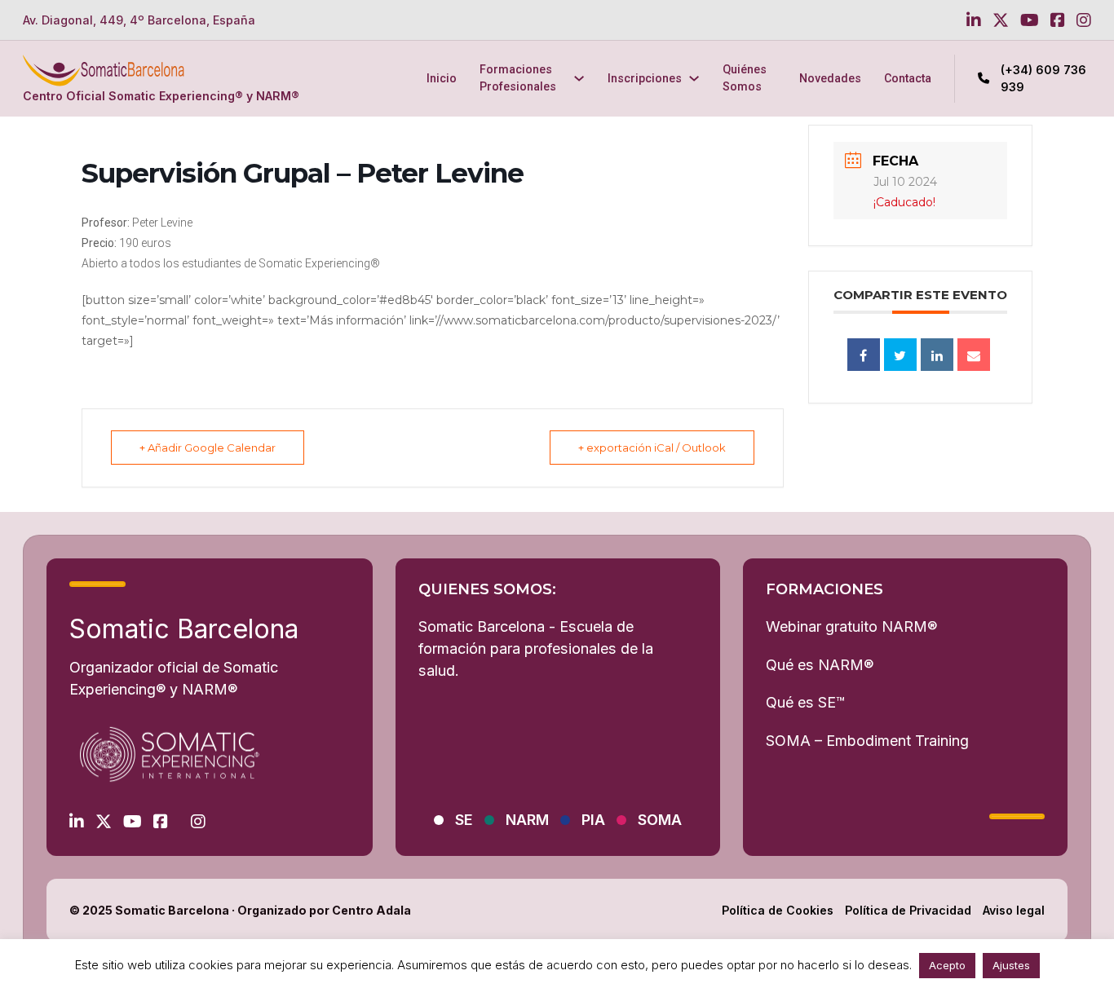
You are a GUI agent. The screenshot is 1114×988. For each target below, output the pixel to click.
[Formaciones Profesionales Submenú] (579, 78)
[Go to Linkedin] (973, 20)
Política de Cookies (777, 910)
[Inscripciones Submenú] (694, 78)
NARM (527, 819)
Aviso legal (1014, 910)
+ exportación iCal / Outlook (652, 447)
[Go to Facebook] (1057, 20)
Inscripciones (645, 78)
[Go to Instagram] (1083, 20)
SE (464, 819)
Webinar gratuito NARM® (851, 626)
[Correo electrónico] (973, 354)
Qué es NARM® (819, 664)
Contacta (907, 78)
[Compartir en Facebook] (863, 354)
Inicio (442, 78)
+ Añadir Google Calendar (207, 447)
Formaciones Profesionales (518, 78)
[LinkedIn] (937, 354)
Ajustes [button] (1011, 965)
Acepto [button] (947, 965)
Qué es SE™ (805, 702)
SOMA (660, 819)
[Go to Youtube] (1029, 20)
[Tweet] (900, 354)
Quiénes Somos (745, 78)
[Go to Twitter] (1000, 20)
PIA (593, 819)
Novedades (830, 78)
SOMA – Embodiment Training (867, 740)
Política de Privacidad (908, 910)
